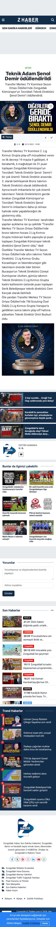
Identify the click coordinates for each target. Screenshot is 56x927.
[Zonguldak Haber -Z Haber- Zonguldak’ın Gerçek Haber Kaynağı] (28, 20)
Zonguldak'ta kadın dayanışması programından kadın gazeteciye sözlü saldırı (38, 666)
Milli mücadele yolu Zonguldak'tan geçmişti (37, 652)
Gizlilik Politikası (35, 898)
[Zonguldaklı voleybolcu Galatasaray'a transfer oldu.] (14, 477)
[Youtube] (38, 859)
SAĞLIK (27, 703)
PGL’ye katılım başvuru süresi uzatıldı (39, 514)
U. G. (18, 144)
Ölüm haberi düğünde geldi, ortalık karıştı (34, 623)
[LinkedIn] (33, 859)
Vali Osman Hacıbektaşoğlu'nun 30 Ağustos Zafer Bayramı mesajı (35, 680)
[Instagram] (28, 859)
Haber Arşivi (12, 890)
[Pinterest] (22, 859)
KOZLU (27, 618)
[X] (17, 859)
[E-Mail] (21, 454)
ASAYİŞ (27, 689)
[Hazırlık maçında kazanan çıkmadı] (14, 503)
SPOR (28, 68)
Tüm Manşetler (13, 884)
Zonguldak (28, 646)
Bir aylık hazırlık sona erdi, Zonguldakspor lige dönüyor (41, 489)
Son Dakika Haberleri (16, 887)
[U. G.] (9, 450)
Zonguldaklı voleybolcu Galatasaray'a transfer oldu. (13, 489)
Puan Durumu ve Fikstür (17, 881)
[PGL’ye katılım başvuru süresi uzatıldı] (41, 503)
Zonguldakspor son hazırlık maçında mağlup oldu (40, 539)
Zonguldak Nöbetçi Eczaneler (20, 868)
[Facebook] (12, 859)
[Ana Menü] (3, 19)
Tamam (45, 923)
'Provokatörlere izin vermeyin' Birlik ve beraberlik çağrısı (37, 638)
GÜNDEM (40, 28)
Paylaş (9, 137)
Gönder (8, 593)
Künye (19, 898)
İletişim (8, 898)
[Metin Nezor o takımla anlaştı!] (14, 527)
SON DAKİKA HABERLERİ (17, 28)
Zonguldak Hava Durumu (17, 871)
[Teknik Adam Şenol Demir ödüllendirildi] (28, 117)
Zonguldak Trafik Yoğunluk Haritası (23, 877)
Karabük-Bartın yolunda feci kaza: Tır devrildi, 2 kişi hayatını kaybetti (35, 694)
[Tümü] (52, 610)
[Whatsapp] (44, 859)
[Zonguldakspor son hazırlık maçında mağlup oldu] (41, 527)
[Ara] (52, 19)
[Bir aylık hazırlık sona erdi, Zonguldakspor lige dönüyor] (41, 477)
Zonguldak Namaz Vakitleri (19, 874)
